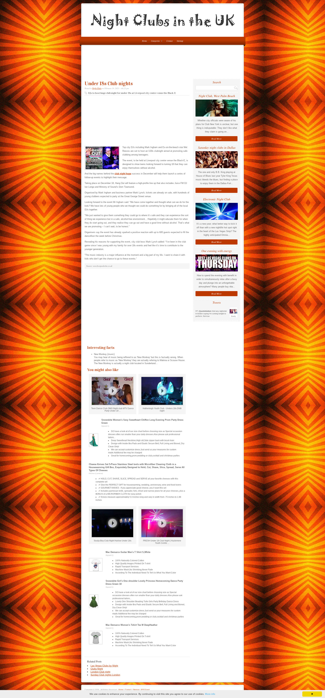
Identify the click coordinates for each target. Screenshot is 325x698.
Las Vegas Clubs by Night (104, 665)
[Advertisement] (163, 63)
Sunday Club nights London (105, 674)
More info (210, 694)
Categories (154, 41)
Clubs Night (97, 668)
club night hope (123, 173)
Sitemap (180, 40)
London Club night (100, 671)
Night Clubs (96, 88)
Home (120, 690)
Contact (169, 40)
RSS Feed (145, 690)
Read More (216, 138)
